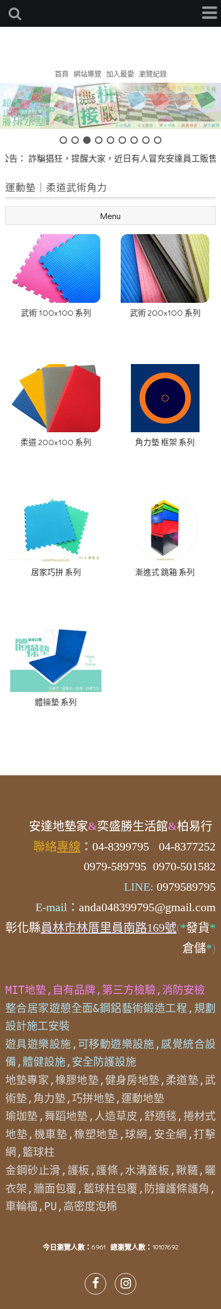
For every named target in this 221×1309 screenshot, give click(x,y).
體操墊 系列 (56, 702)
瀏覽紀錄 (153, 73)
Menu (110, 215)
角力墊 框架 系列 (165, 442)
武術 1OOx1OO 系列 (56, 312)
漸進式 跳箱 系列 (165, 572)
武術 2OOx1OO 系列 (165, 312)
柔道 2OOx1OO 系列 (55, 442)
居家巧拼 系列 (56, 572)
